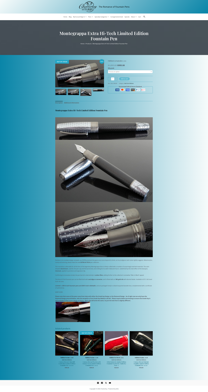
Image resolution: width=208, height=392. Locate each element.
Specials (127, 17)
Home (65, 17)
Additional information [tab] (71, 103)
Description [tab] (59, 103)
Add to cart (124, 79)
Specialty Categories (101, 17)
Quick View (67, 354)
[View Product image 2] (73, 92)
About (133, 17)
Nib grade (111, 68)
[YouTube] (110, 383)
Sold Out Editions (129, 83)
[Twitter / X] (106, 383)
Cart (139, 17)
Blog (70, 17)
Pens (89, 17)
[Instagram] (98, 383)
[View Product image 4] (98, 90)
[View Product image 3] (86, 92)
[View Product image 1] (61, 92)
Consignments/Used (116, 17)
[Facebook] (102, 383)
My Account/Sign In (79, 17)
